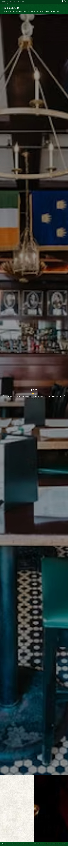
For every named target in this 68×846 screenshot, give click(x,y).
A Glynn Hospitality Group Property (33, 844)
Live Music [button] (30, 11)
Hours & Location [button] (44, 11)
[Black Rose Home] (10, 8)
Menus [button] (53, 11)
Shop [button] (57, 11)
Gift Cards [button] (6, 11)
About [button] (36, 11)
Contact (18, 844)
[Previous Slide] (3, 395)
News (12, 844)
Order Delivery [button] (21, 11)
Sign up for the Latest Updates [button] (55, 844)
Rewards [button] (12, 11)
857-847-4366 (6, 3)
